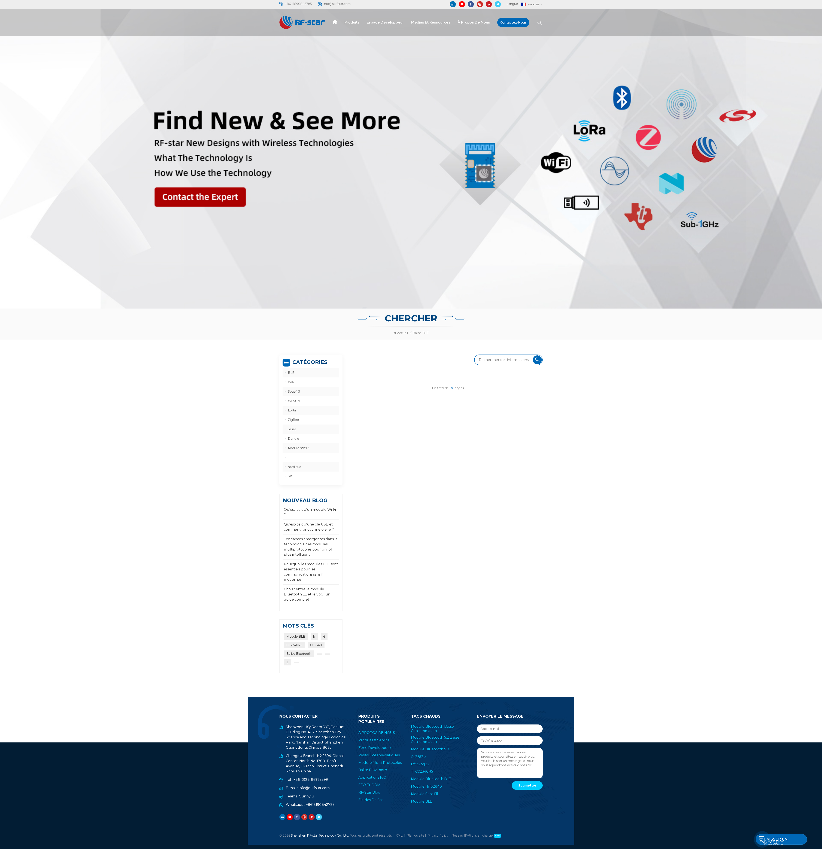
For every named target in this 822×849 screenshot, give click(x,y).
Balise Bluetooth (298, 654)
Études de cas (370, 800)
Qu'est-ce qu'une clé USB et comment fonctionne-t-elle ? (309, 526)
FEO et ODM (369, 785)
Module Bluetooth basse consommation (432, 728)
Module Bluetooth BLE (431, 779)
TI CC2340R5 (422, 771)
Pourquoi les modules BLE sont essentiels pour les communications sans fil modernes (311, 572)
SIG (290, 476)
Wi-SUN (294, 401)
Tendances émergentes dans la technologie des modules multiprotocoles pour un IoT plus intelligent (311, 547)
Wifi (291, 382)
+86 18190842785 (298, 4)
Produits (351, 22)
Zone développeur (374, 748)
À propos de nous (474, 22)
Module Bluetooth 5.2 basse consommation (435, 739)
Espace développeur (385, 22)
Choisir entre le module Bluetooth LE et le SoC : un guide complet (307, 594)
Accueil (402, 333)
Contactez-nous (513, 22)
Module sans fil (299, 448)
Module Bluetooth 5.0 (430, 749)
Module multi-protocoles (380, 763)
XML (399, 835)
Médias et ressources (430, 22)
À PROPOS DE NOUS (376, 733)
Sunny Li (306, 796)
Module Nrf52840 (426, 786)
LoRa (292, 410)
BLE (291, 373)
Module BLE (295, 636)
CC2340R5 (294, 645)
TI (289, 457)
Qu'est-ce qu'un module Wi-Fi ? (310, 512)
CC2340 (316, 645)
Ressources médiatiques (379, 755)
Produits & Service (374, 740)
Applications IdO (372, 777)
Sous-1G (294, 391)
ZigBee (293, 420)
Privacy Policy (437, 835)
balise (292, 429)
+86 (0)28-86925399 (310, 780)
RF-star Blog (369, 792)
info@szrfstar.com (337, 4)
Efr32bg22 (420, 764)
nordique (294, 467)
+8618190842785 (320, 805)
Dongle (293, 439)
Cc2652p (418, 757)
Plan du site (415, 835)
